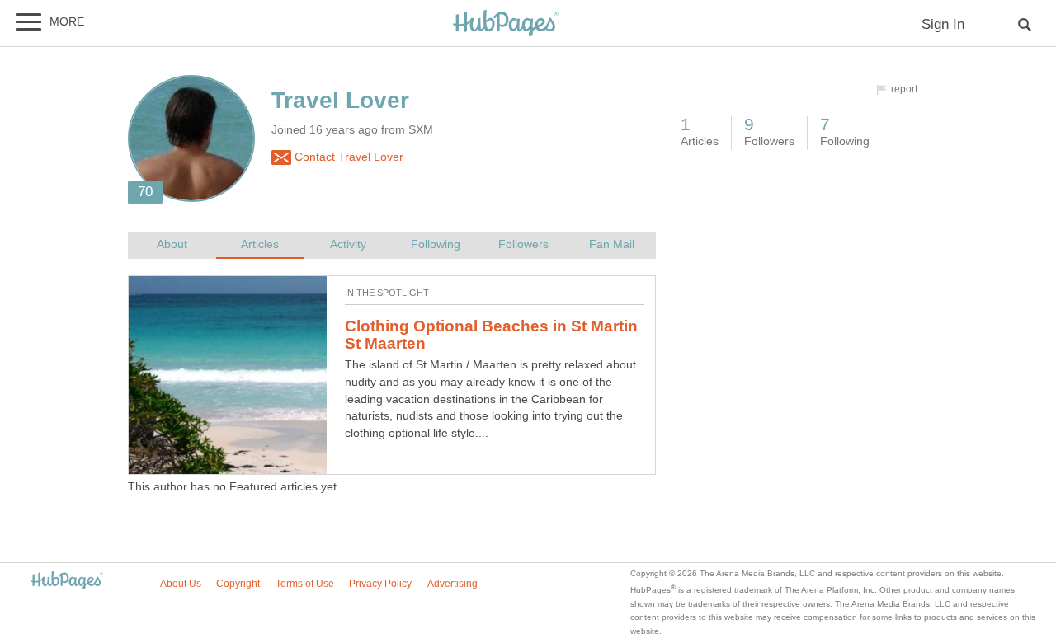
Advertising (452, 583)
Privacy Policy (380, 583)
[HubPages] (505, 24)
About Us (180, 583)
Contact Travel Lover (347, 157)
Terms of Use (305, 583)
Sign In (943, 24)
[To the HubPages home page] (66, 581)
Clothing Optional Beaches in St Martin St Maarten (491, 334)
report (904, 89)
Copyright (238, 583)
